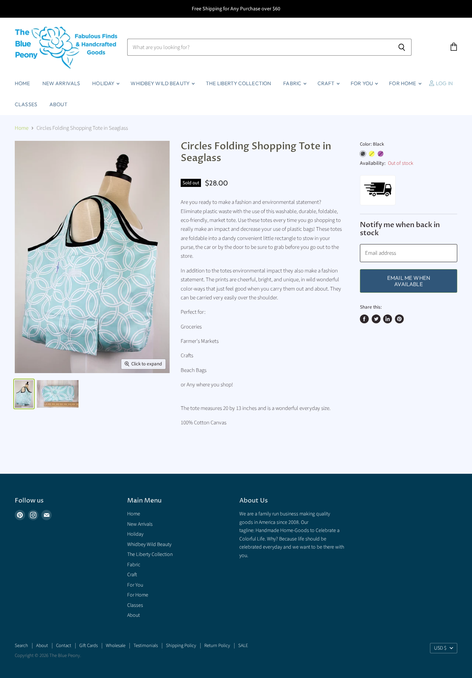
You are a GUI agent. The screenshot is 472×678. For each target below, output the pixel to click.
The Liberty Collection (238, 83)
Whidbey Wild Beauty (161, 83)
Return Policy (217, 645)
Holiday (103, 83)
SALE (243, 645)
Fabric (292, 83)
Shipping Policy (181, 645)
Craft (326, 83)
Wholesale (115, 645)
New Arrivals (61, 83)
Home (22, 83)
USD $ (440, 648)
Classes (26, 104)
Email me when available (408, 281)
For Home (403, 83)
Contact (63, 645)
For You (362, 83)
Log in (444, 83)
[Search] (402, 47)
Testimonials (145, 645)
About (58, 104)
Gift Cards (88, 645)
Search (21, 645)
